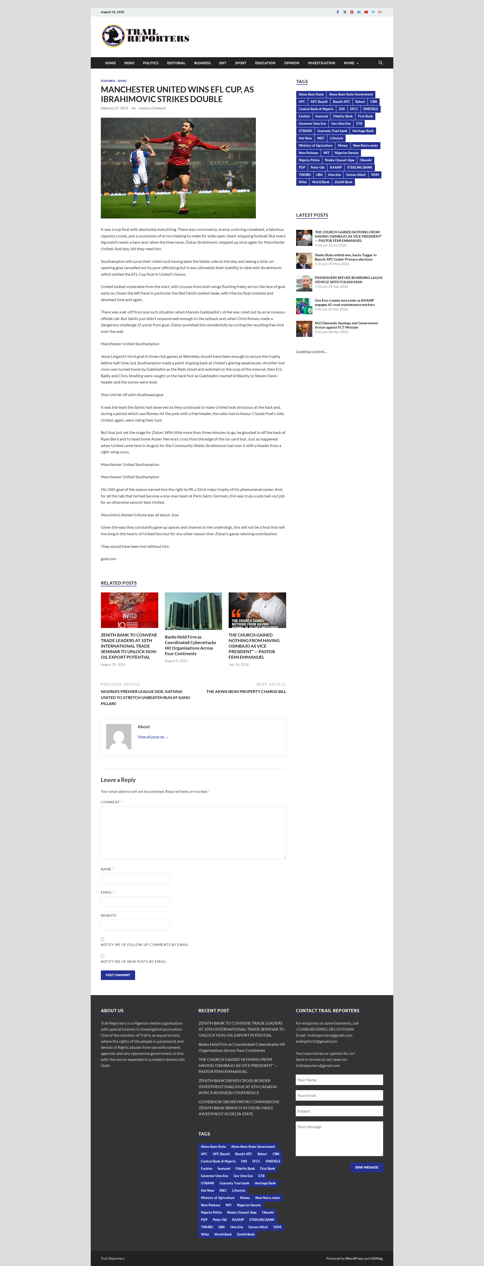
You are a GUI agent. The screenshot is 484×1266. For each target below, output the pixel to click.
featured (321, 116)
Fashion (304, 116)
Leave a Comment (152, 108)
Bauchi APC (341, 102)
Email (108, 892)
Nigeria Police (309, 160)
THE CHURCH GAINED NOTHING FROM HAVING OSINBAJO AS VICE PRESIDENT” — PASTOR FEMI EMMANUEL (254, 646)
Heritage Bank (363, 131)
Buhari (360, 102)
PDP (302, 167)
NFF (326, 153)
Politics (151, 63)
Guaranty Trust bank (332, 131)
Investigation (321, 63)
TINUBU (305, 175)
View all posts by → (153, 736)
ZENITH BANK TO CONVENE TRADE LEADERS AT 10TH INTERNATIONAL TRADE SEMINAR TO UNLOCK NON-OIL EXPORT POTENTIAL (129, 646)
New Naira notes (365, 145)
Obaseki (366, 160)
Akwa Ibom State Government (351, 94)
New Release (308, 153)
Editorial (176, 63)
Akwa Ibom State (311, 94)
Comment (112, 802)
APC (302, 102)
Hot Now (305, 138)
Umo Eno (334, 175)
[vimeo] (373, 12)
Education (265, 63)
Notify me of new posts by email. (134, 962)
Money (343, 145)
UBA (319, 175)
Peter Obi (318, 167)
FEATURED (108, 81)
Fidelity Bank (343, 116)
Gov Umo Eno (341, 123)
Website (109, 915)
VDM (375, 175)
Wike (303, 182)
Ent (222, 63)
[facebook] (338, 12)
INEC (321, 138)
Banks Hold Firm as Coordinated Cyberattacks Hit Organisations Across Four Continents (190, 645)
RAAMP (336, 167)
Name (107, 869)
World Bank (320, 182)
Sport (241, 63)
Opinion (291, 63)
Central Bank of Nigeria (316, 109)
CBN (373, 102)
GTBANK (305, 131)
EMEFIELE (371, 109)
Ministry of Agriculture (315, 145)
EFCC (354, 109)
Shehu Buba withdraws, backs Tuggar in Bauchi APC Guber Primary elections (346, 257)
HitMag (376, 1258)
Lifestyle (336, 138)
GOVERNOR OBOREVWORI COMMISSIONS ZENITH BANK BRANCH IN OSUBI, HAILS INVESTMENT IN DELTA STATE (239, 1107)
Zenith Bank (343, 182)
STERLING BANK (359, 167)
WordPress (354, 1258)
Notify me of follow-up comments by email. (145, 945)
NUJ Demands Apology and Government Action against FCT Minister (346, 325)
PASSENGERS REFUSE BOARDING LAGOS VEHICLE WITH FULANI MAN (348, 279)
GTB (359, 123)
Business (202, 63)
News (129, 63)
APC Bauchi (319, 102)
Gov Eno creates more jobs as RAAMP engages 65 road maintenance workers (345, 302)
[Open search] (380, 63)
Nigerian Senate (346, 153)
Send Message (366, 1167)
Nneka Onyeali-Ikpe (339, 160)
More (349, 63)
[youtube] (366, 12)
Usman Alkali (356, 175)
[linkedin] (359, 12)
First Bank (365, 116)
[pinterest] (352, 12)
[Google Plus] (380, 12)
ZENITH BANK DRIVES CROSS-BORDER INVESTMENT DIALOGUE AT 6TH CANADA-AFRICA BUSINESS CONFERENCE (238, 1086)
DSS (342, 109)
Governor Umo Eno (312, 123)
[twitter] (345, 12)
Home (110, 63)
